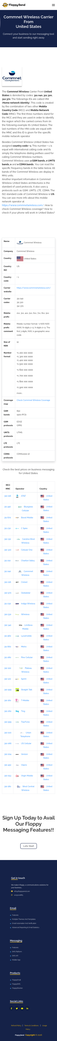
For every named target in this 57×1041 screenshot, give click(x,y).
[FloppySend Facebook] (11, 1008)
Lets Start (28, 846)
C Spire (24, 528)
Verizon (24, 754)
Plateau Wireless (26, 670)
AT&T (23, 496)
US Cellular (26, 743)
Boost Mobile (27, 517)
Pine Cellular (27, 657)
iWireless (25, 614)
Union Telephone (25, 734)
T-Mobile (25, 700)
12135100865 (18, 895)
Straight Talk (26, 689)
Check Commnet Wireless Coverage (33, 400)
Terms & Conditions (31, 1026)
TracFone (25, 722)
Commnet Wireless (27, 573)
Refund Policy (16, 1026)
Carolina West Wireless (28, 541)
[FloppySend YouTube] (22, 1008)
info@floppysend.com (22, 891)
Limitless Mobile (27, 627)
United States (47, 498)
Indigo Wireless (28, 603)
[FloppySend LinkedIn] (27, 1008)
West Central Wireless (27, 788)
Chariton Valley (28, 560)
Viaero (24, 765)
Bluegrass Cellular (27, 508)
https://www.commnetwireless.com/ (23, 205)
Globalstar (25, 593)
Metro (24, 646)
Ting (23, 711)
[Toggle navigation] (53, 5)
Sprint (23, 679)
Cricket (24, 582)
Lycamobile (26, 636)
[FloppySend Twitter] (16, 1008)
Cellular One (26, 550)
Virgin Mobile (27, 776)
